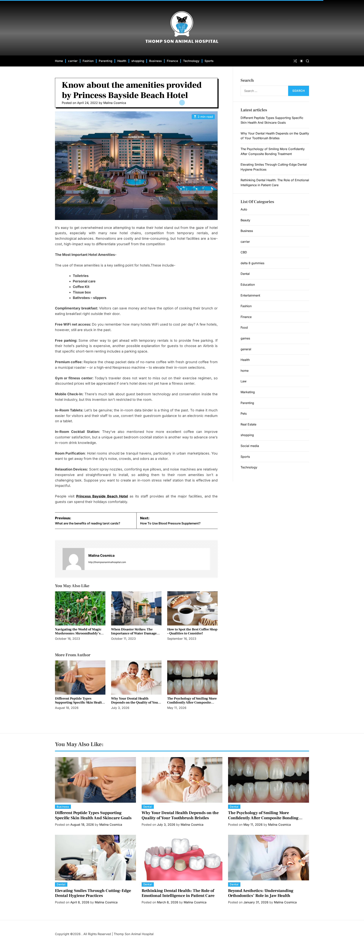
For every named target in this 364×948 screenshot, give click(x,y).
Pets (244, 413)
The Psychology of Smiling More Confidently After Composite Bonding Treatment (192, 702)
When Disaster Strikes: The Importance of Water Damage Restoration (134, 633)
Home (59, 61)
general (246, 349)
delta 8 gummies (252, 263)
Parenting (105, 61)
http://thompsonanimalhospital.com (107, 562)
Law (243, 381)
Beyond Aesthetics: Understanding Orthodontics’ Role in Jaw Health (260, 893)
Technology (191, 61)
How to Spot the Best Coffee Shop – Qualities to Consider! (192, 631)
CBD (244, 252)
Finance (172, 61)
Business (155, 61)
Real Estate (248, 424)
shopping (137, 61)
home (245, 370)
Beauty (245, 220)
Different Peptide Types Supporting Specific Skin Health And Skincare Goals (79, 702)
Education (248, 284)
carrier (73, 61)
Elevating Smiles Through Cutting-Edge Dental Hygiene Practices (93, 893)
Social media (250, 446)
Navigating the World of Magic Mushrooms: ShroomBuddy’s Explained (78, 633)
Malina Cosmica (114, 103)
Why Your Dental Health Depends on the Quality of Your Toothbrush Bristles (135, 702)
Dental (245, 274)
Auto (244, 209)
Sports (209, 61)
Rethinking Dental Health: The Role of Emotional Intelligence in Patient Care (178, 893)
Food (244, 327)
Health (121, 61)
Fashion (88, 61)
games (245, 338)
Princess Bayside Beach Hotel (102, 496)
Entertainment (250, 295)
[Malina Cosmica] (74, 559)
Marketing (248, 392)
